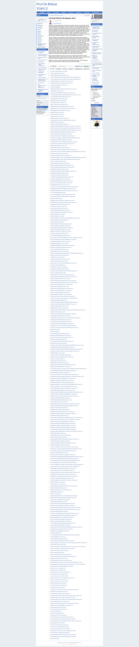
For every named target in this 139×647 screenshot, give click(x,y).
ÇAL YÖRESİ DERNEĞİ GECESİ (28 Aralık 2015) (60, 235)
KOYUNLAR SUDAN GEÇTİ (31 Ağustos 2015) (60, 268)
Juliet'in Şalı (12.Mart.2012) (56, 611)
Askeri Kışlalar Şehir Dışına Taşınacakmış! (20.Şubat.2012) (62, 617)
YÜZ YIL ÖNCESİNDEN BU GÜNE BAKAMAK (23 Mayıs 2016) (63, 194)
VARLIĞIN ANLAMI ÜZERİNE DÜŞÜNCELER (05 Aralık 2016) (63, 143)
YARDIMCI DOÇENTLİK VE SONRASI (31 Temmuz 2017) (62, 81)
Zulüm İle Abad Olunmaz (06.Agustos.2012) (59, 574)
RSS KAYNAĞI (86, 12)
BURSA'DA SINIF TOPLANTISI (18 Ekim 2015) (60, 255)
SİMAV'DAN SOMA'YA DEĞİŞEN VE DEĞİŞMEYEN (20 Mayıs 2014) (64, 394)
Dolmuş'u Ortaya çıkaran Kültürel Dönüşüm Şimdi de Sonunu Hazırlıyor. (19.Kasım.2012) (68, 546)
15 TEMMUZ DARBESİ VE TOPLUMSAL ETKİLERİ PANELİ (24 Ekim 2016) (65, 159)
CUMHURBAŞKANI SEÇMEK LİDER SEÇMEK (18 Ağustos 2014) (63, 370)
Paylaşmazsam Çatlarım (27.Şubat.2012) (59, 615)
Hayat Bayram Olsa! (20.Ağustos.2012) (58, 570)
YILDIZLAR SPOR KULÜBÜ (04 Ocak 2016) (59, 233)
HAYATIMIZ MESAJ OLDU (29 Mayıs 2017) (59, 98)
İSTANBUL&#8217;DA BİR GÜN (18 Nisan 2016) (60, 204)
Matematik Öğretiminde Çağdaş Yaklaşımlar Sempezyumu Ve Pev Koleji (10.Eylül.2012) (68, 564)
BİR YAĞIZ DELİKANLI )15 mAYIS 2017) (58, 102)
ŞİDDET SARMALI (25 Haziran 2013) (58, 482)
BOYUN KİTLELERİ (42, 77)
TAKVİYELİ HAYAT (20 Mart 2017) (57, 116)
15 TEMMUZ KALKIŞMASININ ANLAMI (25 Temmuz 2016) (62, 177)
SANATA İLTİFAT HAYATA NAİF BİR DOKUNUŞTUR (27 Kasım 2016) (64, 149)
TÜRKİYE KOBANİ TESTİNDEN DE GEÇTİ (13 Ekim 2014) (62, 356)
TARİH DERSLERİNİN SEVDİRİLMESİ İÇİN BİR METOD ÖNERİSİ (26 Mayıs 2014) (67, 392)
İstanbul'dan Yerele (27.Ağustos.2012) (58, 568)
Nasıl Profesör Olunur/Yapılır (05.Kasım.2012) (60, 550)
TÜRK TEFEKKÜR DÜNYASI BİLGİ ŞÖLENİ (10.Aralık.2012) (62, 540)
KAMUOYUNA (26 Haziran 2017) (57, 90)
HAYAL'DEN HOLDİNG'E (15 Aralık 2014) (59, 339)
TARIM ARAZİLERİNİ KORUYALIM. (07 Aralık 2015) (61, 241)
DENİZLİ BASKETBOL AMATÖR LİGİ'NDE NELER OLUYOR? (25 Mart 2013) (66, 507)
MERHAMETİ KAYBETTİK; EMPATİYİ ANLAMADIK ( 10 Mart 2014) (63, 413)
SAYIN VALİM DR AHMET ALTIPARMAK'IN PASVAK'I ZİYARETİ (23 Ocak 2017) (66, 130)
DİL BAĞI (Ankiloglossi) (96, 62)
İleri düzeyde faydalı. (97, 96)
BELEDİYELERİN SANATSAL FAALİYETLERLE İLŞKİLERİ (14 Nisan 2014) (65, 403)
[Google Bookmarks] (82, 66)
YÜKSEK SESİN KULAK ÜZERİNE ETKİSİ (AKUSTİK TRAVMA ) (42, 80)
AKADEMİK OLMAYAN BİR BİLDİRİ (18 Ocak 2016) (61, 229)
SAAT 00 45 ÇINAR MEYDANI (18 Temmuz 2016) (60, 178)
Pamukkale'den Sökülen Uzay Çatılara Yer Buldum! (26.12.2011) (63, 630)
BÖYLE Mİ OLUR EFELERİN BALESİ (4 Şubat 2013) (61, 521)
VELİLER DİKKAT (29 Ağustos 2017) (58, 73)
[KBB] (96, 125)
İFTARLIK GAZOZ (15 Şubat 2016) (57, 222)
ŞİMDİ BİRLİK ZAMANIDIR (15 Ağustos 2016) (59, 169)
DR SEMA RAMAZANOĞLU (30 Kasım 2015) (59, 243)
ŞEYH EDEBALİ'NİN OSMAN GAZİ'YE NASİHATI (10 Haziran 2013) (64, 486)
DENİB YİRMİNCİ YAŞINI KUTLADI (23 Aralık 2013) (61, 435)
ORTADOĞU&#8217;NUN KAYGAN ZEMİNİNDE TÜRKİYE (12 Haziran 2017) (66, 94)
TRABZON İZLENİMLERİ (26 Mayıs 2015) (59, 300)
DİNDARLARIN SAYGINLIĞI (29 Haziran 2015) (60, 286)
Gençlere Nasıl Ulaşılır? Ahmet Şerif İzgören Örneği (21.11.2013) (63, 450)
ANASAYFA (42, 12)
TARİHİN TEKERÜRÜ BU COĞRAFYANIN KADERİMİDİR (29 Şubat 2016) (65, 218)
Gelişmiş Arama (43, 20)
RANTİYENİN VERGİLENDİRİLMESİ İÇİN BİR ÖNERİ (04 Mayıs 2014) (64, 302)
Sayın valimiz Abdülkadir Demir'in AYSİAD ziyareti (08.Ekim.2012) (63, 556)
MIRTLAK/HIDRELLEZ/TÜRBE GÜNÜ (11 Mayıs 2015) (61, 294)
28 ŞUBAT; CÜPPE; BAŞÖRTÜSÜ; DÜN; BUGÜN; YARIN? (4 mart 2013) (65, 513)
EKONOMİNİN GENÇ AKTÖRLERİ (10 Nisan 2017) (61, 110)
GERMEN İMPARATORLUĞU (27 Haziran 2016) (60, 184)
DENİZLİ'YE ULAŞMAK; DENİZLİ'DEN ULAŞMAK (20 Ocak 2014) (63, 427)
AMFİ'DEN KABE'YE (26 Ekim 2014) (58, 353)
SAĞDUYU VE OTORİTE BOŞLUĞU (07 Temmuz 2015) (61, 284)
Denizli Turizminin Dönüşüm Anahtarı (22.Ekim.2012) (61, 554)
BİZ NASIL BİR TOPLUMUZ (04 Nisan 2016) (59, 208)
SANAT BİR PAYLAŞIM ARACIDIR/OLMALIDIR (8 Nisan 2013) (63, 503)
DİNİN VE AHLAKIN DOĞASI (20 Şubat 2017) (59, 124)
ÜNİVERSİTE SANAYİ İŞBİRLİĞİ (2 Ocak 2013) (60, 531)
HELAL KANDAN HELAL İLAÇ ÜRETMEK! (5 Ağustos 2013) (62, 470)
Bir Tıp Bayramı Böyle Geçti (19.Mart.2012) (59, 609)
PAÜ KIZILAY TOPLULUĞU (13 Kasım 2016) (59, 153)
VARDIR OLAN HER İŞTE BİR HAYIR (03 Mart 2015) (61, 319)
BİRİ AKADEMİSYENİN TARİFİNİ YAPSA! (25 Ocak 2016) (62, 227)
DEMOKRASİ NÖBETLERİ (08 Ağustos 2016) (59, 173)
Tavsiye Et (71, 68)
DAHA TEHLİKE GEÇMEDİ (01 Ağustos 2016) (60, 175)
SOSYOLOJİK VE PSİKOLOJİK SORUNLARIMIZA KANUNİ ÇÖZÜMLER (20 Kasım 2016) (68, 151)
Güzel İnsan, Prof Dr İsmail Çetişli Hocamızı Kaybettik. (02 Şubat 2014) (64, 327)
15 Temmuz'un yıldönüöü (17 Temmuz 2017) (59, 85)
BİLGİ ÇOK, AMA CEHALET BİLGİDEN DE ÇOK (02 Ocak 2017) (63, 135)
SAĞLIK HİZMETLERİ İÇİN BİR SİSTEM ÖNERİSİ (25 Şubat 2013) (64, 515)
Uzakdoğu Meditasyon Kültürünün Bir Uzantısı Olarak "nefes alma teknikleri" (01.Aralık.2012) (69, 542)
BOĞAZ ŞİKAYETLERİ (42, 60)
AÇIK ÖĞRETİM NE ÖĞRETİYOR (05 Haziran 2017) (61, 96)
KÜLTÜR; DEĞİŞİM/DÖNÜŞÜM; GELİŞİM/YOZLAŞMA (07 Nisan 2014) (64, 405)
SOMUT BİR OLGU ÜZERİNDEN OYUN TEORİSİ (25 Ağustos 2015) (64, 270)
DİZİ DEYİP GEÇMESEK (55, 87)
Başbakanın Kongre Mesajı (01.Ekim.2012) (59, 558)
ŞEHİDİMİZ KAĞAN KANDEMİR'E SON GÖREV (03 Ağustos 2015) (64, 276)
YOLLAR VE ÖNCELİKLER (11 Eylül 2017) (59, 71)
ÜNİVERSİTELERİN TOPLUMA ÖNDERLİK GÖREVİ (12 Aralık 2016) (64, 141)
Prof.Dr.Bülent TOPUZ (58, 15)
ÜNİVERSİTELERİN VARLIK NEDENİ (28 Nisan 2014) (61, 399)
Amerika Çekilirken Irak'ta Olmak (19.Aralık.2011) (60, 632)
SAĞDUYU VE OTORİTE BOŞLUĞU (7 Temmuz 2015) (61, 290)
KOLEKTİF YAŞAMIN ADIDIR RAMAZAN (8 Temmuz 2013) (62, 478)
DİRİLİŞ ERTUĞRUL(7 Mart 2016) (57, 216)
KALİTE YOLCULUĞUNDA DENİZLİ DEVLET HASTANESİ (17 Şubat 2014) (65, 419)
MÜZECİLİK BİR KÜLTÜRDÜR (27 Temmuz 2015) (60, 278)
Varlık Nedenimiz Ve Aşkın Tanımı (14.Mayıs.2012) (60, 593)
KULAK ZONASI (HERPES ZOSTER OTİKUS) (96, 37)
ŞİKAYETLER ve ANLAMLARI (95, 31)
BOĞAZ (39, 33)
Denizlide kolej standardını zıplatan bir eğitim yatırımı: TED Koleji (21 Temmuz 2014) (67, 376)
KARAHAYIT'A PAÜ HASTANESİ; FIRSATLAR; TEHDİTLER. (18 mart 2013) (65, 509)
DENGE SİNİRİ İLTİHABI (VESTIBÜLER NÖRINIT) (42, 90)
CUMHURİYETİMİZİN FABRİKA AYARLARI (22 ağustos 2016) (63, 167)
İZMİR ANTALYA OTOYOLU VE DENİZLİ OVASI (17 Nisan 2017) (63, 108)
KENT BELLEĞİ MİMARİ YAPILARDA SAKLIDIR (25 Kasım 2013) (63, 443)
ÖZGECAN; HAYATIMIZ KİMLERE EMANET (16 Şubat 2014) (62, 323)
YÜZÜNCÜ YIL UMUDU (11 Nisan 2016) (59, 206)
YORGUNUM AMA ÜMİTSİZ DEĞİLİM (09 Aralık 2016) (61, 139)
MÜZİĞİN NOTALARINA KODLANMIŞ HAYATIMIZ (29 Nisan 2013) (63, 497)
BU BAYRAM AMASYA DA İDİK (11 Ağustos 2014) (60, 372)
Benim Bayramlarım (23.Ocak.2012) (58, 622)
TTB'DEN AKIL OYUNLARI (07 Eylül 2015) (59, 267)
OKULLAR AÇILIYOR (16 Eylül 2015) (58, 265)
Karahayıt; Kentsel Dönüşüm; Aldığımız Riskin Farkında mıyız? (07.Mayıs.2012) (66, 595)
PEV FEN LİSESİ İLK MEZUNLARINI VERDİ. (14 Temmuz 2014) (63, 378)
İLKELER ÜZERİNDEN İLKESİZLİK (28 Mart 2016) (60, 210)
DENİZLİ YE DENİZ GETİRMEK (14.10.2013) (59, 452)
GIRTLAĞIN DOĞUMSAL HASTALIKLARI (95, 79)
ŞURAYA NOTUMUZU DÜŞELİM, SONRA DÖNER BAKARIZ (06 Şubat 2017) (66, 128)
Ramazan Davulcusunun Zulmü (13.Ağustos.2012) (61, 572)
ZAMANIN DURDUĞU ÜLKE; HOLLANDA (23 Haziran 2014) (62, 382)
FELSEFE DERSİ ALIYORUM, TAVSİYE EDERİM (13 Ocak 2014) (63, 429)
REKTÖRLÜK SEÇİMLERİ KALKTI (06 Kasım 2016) (61, 155)
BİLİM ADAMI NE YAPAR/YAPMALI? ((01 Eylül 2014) (61, 366)
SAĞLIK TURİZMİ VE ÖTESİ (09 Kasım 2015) (59, 249)
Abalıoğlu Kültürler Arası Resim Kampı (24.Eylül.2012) (61, 560)
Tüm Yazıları (51, 68)
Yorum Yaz (65, 68)
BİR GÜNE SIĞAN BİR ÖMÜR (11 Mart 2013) (59, 511)
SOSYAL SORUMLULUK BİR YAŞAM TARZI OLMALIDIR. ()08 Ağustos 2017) (66, 79)
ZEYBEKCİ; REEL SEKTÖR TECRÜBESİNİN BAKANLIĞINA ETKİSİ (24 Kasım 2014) (67, 345)
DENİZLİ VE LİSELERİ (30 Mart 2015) (58, 311)
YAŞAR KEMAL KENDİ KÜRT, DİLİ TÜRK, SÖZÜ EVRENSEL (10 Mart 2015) (66, 317)
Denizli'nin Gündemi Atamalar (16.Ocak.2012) (60, 624)
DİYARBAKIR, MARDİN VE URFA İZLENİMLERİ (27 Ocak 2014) (63, 425)
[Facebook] (77, 66)
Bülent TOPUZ (94, 21)
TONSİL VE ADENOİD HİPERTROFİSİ (42, 70)
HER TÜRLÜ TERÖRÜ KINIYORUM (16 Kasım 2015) (61, 247)
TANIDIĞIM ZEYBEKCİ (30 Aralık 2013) (58, 433)
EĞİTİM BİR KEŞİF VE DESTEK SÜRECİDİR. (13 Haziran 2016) (63, 188)
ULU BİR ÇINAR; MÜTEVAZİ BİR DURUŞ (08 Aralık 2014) (62, 341)
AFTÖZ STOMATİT (95, 73)
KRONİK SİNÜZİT (95, 82)
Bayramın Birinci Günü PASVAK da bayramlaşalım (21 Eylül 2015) (64, 263)
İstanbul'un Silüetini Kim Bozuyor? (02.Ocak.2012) (60, 628)
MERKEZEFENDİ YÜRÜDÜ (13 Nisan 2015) (59, 308)
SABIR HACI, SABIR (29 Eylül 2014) (58, 358)
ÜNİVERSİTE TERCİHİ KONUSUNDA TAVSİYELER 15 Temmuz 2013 (64, 476)
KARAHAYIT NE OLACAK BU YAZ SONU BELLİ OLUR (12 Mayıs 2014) (65, 396)
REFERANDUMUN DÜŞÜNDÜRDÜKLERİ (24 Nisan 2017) (62, 106)
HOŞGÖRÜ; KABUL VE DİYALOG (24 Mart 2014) (60, 409)
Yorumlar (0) (58, 68)
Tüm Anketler (96, 102)
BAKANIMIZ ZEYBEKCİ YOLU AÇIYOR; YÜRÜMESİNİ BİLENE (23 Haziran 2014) (67, 384)
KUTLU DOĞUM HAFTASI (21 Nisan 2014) (59, 401)
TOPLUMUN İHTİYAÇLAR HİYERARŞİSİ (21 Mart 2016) (62, 212)
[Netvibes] (87, 66)
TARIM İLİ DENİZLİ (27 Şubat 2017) (58, 122)
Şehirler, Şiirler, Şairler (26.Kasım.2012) (58, 544)
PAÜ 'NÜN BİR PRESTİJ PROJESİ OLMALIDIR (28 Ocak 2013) (63, 523)
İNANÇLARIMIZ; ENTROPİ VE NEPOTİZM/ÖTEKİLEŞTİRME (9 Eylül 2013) (65, 460)
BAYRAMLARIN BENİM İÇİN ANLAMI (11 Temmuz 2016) (62, 180)
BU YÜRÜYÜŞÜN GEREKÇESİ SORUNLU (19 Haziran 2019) (63, 92)
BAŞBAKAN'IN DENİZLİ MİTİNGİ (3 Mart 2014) (60, 415)
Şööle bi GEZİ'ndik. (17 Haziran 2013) (58, 484)
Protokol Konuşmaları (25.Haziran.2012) (59, 583)
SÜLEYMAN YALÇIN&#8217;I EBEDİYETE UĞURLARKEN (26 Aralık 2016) (65, 137)
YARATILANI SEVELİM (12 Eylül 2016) (58, 161)
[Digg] (85, 66)
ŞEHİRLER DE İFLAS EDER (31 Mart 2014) (59, 407)
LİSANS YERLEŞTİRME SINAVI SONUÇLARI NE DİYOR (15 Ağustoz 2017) (65, 77)
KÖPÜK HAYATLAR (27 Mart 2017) (57, 114)
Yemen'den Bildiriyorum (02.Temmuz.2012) (59, 581)
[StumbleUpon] (84, 66)
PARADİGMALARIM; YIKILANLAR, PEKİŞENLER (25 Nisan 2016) (64, 202)
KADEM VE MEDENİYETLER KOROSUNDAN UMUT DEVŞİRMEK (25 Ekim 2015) (67, 253)
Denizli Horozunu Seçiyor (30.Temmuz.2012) (59, 576)
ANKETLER (71, 12)
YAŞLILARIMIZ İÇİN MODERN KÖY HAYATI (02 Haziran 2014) (63, 390)
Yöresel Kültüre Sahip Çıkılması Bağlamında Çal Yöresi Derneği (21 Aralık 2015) (66, 237)
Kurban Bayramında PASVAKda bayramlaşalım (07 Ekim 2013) (63, 454)
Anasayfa (51, 15)
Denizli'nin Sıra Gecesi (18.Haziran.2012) (59, 585)
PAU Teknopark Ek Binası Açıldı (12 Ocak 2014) (60, 333)
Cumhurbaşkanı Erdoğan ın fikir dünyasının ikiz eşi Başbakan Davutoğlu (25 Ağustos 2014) (68, 368)
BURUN (39, 31)
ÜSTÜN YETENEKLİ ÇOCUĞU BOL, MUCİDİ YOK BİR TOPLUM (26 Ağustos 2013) (67, 464)
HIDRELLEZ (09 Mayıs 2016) (56, 198)
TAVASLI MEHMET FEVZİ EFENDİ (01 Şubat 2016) (61, 225)
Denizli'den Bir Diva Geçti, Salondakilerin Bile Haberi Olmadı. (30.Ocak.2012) (66, 621)
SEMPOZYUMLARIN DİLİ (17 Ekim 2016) (59, 145)
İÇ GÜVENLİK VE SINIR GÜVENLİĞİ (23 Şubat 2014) (61, 321)
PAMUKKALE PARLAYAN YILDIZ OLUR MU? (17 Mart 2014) (62, 411)
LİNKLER (39, 42)
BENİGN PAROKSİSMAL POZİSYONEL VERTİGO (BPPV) (97, 64)
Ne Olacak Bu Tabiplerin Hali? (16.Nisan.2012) (60, 601)
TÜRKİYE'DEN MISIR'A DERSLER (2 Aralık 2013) (60, 441)
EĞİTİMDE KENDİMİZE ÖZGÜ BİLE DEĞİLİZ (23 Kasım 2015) (63, 245)
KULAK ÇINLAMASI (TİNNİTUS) (42, 75)
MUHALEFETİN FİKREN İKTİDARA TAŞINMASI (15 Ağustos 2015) (64, 171)
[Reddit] (88, 66)
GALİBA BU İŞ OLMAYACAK (56, 532)
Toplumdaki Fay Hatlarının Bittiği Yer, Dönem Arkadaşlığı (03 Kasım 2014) (65, 351)
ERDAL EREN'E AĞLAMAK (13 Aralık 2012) (59, 538)
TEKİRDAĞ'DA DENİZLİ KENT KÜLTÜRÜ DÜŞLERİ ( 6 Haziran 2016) (64, 190)
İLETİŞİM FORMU (95, 12)
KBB (97, 127)
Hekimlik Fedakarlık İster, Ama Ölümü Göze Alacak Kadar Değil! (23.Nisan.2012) (66, 599)
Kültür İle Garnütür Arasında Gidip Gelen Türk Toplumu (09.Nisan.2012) (65, 603)
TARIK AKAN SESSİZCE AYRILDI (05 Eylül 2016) (60, 163)
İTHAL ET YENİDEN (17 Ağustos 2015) (58, 272)
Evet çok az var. (96, 93)
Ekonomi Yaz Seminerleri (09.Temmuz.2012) (59, 579)
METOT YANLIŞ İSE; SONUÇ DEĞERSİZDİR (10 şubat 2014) (63, 421)
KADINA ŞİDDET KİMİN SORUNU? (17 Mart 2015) (60, 315)
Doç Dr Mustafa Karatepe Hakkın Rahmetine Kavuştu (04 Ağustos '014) (65, 374)
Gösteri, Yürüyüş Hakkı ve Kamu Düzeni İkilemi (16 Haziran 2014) (64, 386)
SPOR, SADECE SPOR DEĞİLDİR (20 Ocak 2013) (61, 525)
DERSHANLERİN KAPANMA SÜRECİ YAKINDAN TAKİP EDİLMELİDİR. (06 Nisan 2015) (68, 310)
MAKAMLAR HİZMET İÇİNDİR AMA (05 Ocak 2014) (61, 335)
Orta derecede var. (96, 94)
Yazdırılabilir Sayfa (78, 68)
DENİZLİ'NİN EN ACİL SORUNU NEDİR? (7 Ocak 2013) (62, 529)
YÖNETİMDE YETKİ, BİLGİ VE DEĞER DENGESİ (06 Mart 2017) (63, 120)
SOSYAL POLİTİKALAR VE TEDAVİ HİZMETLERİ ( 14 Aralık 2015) (64, 239)
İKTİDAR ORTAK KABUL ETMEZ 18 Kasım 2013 (60, 444)
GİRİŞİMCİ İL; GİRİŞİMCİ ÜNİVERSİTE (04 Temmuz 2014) (62, 380)
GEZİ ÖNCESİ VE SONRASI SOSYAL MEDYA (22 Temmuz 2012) (63, 474)
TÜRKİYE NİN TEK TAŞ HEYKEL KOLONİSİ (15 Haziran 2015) (63, 296)
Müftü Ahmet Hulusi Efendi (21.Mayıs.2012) (59, 591)
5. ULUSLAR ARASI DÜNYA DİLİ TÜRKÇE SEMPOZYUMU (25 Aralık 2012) (65, 534)
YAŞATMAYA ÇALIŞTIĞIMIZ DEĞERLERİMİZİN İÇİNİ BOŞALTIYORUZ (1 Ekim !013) (67, 456)
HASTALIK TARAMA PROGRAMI (42, 45)
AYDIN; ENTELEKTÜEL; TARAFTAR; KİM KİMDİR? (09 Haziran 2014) (64, 388)
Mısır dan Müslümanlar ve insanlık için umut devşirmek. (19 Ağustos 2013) (65, 466)
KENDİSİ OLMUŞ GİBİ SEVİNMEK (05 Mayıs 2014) (61, 398)
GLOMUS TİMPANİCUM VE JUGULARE (97, 68)
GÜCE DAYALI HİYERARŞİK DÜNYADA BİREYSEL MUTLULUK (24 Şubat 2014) (66, 417)
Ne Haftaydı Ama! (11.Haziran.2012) (58, 587)
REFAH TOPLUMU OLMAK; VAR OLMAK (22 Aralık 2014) (62, 337)
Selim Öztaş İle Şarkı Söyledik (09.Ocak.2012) (60, 626)
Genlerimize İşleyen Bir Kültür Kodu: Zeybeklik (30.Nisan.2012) (63, 597)
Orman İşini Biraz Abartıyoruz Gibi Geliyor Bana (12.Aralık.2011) (63, 634)
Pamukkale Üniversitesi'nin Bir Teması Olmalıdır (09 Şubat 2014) (63, 325)
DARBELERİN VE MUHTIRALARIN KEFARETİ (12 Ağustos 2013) (63, 468)
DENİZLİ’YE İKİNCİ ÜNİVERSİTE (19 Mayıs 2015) (60, 292)
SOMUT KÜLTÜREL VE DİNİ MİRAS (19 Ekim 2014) (61, 355)
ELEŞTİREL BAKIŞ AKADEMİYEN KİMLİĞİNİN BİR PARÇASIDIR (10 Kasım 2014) (67, 349)
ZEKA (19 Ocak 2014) (55, 331)
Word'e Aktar (86, 68)
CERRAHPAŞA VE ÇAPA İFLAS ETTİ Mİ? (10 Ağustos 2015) (62, 274)
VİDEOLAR (64, 12)
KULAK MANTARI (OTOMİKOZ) (41, 52)
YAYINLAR (40, 39)
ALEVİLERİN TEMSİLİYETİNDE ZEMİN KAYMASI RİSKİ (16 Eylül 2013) (65, 458)
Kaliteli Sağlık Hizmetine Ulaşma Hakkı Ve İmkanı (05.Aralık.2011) (63, 636)
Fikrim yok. (95, 92)
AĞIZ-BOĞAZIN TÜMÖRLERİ (41, 72)
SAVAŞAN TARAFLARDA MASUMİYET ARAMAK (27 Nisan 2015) (63, 304)
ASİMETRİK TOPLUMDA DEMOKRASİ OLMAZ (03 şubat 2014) (63, 423)
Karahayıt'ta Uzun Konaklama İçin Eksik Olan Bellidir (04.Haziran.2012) (65, 589)
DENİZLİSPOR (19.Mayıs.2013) (57, 491)
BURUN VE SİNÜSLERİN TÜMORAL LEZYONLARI (95, 57)
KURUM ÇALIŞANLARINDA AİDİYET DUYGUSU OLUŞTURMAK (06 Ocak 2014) (66, 431)
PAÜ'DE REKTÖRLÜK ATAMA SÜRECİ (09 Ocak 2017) (61, 134)
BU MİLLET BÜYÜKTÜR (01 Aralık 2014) (59, 343)
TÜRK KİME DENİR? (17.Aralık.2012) (58, 536)
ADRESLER (40, 25)
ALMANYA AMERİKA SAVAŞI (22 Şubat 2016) (59, 220)
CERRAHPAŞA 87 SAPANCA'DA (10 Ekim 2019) (60, 147)
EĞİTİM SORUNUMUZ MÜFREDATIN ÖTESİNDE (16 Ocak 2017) (63, 132)
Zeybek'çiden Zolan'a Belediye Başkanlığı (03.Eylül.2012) (62, 566)
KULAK (39, 29)
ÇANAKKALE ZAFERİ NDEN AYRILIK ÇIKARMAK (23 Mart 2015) (63, 313)
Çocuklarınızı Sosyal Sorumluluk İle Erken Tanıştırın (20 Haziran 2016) (64, 186)
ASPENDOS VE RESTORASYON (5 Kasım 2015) (60, 259)
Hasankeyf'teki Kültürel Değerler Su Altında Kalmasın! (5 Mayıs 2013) (64, 495)
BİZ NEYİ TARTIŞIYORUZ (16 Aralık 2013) (59, 437)
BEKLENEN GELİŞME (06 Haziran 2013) (59, 488)
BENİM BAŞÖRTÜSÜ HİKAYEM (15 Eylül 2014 (60, 362)
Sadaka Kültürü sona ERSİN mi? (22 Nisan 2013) (60, 499)
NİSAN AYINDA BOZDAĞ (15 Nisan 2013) (59, 501)
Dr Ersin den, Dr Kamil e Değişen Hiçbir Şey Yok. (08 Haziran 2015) (64, 298)
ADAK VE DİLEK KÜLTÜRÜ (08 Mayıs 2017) (59, 104)
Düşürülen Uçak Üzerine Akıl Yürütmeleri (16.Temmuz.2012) (62, 577)
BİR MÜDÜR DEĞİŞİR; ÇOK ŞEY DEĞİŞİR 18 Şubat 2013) (62, 517)
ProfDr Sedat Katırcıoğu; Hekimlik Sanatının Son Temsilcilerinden (63, 280)
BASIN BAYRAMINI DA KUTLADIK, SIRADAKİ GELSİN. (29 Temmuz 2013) (65, 472)
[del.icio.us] (76, 66)
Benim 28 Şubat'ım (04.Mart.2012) (57, 613)
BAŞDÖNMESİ (41, 61)
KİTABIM (39, 37)
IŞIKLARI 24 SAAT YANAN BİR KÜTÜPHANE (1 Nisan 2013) (62, 505)
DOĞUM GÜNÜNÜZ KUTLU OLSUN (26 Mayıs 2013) (61, 489)
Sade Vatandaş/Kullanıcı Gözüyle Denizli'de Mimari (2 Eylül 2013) (64, 462)
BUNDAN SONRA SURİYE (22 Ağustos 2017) (60, 75)
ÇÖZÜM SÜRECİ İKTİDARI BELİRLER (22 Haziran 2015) (62, 288)
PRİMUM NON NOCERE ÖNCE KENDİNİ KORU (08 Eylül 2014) (63, 364)
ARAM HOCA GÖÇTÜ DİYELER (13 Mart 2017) (60, 118)
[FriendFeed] (79, 66)
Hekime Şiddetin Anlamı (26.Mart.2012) (58, 607)
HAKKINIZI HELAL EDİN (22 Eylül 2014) (58, 360)
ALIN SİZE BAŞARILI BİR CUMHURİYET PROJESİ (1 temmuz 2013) (64, 480)
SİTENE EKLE (78, 12)
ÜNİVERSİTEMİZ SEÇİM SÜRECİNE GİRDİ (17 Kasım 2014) (62, 347)
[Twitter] (80, 66)
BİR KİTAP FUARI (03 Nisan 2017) (57, 112)
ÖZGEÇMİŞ (40, 27)
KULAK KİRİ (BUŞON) (42, 67)
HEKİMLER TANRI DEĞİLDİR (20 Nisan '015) (59, 306)
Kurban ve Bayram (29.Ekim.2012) (57, 552)
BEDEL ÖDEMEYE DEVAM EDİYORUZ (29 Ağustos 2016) (62, 165)
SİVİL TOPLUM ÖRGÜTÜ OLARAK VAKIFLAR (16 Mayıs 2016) (63, 196)
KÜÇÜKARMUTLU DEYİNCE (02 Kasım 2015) (60, 251)
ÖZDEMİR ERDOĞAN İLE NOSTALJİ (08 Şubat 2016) (61, 223)
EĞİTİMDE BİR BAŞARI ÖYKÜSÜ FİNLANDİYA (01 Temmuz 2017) (64, 89)
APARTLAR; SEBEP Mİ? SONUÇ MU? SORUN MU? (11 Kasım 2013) (64, 446)
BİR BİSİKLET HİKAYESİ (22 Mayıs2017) (59, 100)
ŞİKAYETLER (40, 35)
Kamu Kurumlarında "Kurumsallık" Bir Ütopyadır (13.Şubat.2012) (63, 619)
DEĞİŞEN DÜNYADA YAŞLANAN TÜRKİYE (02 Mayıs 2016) (62, 200)
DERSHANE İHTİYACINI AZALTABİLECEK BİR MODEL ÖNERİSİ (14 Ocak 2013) (66, 527)
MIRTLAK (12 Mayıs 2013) (56, 493)
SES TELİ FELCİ (41, 82)
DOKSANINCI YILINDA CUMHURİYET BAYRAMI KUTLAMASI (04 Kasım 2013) (66, 448)
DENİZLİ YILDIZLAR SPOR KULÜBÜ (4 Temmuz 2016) (61, 182)
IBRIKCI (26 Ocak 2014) (55, 329)
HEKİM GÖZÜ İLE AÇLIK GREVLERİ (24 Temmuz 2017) (62, 83)
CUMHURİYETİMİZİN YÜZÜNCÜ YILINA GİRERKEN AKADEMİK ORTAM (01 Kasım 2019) (68, 157)
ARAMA (48, 12)
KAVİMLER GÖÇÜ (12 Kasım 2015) (58, 257)
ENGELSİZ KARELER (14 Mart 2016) (58, 214)
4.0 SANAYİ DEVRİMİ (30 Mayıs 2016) (58, 192)
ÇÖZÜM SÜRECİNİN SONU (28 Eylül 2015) (59, 261)
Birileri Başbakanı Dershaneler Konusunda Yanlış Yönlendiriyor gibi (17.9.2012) (66, 562)
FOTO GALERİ (56, 12)
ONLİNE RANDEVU (42, 47)
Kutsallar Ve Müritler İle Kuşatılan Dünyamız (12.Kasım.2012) (63, 548)
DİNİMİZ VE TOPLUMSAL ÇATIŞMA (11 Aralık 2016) (61, 231)
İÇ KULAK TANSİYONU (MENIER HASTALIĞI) (42, 55)
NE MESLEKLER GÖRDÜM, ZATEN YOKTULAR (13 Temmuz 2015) (64, 282)
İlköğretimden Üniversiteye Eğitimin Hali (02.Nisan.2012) (62, 605)
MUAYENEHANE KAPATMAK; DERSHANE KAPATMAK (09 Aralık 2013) (65, 439)
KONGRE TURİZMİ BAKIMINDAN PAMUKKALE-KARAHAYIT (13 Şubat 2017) (66, 126)
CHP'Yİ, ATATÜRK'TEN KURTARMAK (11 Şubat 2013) (61, 519)
